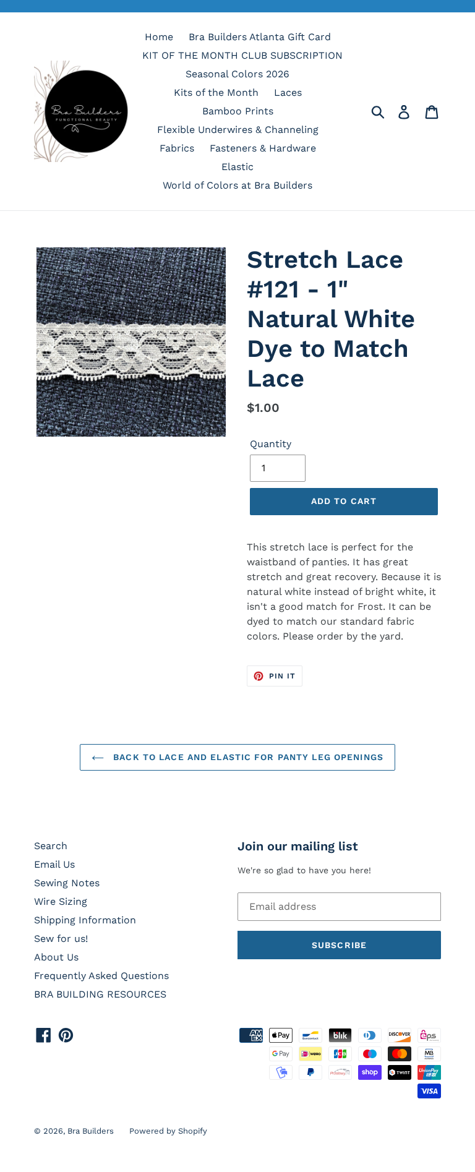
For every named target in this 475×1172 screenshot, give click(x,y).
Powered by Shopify (168, 1131)
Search (50, 846)
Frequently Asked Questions (101, 976)
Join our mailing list (298, 846)
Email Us (54, 864)
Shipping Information (85, 920)
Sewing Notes (67, 883)
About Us (56, 957)
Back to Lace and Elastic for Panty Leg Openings (246, 757)
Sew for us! (61, 938)
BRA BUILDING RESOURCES (100, 994)
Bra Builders (90, 1131)
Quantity (270, 444)
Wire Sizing (60, 901)
